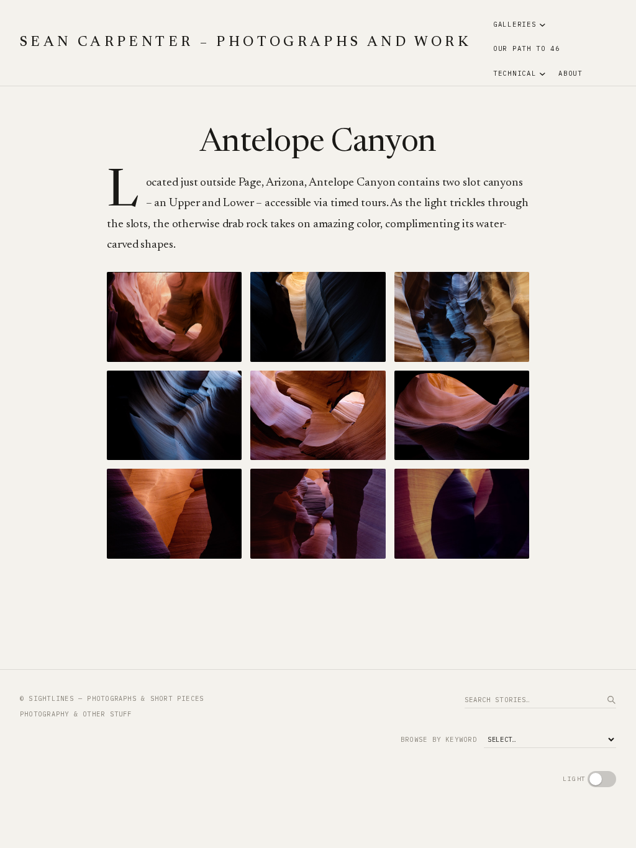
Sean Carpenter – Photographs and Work (245, 43)
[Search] (611, 700)
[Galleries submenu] (542, 24)
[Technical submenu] (542, 73)
